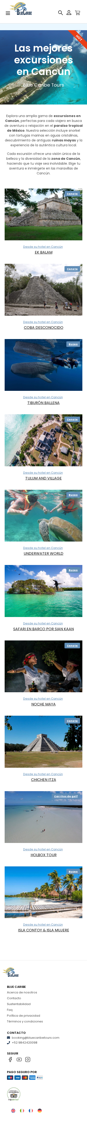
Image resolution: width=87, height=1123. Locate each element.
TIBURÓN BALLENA (43, 402)
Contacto (14, 998)
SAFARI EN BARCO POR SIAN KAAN (43, 629)
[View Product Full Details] (43, 214)
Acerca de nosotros (22, 992)
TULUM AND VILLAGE (43, 478)
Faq (10, 1010)
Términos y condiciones (25, 1021)
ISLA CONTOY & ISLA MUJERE (43, 930)
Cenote (72, 194)
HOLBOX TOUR (44, 855)
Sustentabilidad (19, 1004)
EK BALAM (43, 252)
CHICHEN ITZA (43, 779)
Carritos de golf (66, 796)
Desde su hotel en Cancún (43, 247)
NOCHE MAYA (43, 704)
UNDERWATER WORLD (43, 553)
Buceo (73, 344)
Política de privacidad (23, 1015)
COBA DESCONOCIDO (43, 327)
